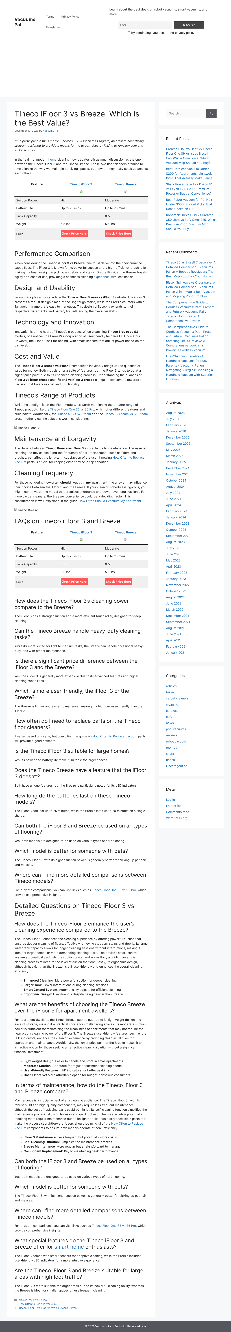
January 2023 (176, 579)
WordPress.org (176, 818)
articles (23, 1299)
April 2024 (173, 505)
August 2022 (175, 597)
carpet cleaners (177, 698)
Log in (170, 799)
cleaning (172, 704)
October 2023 (176, 529)
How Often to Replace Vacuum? (38, 1303)
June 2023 (174, 554)
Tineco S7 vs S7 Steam (74, 414)
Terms (50, 16)
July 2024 (173, 493)
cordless (172, 710)
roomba (171, 747)
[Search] (211, 113)
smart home (69, 1247)
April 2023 (173, 566)
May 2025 (173, 450)
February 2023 (176, 572)
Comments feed (177, 812)
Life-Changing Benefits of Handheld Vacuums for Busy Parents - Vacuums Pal (186, 360)
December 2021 (177, 616)
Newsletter (53, 27)
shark (170, 754)
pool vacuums (176, 729)
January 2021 (176, 652)
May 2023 (173, 560)
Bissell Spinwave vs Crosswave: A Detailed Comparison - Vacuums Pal (190, 287)
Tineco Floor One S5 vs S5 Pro (72, 409)
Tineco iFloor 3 (81, 184)
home (52, 159)
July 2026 (173, 419)
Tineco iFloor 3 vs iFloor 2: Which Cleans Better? (48, 1307)
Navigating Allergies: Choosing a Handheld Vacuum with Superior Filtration (189, 374)
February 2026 (176, 425)
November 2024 (178, 474)
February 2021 (176, 646)
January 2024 (176, 517)
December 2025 (177, 437)
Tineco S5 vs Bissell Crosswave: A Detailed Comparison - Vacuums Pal (191, 267)
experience (102, 277)
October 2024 (176, 480)
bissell (170, 692)
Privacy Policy (70, 16)
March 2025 (174, 456)
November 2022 (177, 585)
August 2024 (175, 486)
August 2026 (175, 413)
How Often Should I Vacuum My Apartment (110, 501)
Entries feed (175, 806)
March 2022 (174, 609)
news (170, 723)
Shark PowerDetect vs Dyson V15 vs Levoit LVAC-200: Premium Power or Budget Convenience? (190, 188)
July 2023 (173, 548)
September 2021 (178, 622)
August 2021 (175, 628)
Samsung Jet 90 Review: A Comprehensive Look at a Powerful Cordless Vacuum (185, 345)
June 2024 (174, 499)
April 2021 (173, 640)
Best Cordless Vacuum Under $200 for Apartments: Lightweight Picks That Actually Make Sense (190, 173)
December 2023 (177, 523)
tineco (43, 1299)
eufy (169, 717)
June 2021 (173, 634)
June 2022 (173, 603)
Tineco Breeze (125, 184)
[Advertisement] (115, 71)
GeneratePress (136, 1326)
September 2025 (178, 443)
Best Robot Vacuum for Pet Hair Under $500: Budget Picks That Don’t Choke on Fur (189, 204)
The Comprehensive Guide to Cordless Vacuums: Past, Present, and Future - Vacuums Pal (190, 307)
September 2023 (178, 536)
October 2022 (176, 591)
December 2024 (177, 468)
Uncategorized (176, 766)
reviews (33, 1299)
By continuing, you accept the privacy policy (162, 33)
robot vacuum (176, 741)
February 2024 (176, 511)
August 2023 (175, 542)
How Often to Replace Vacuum (115, 736)
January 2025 (176, 462)
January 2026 (176, 431)
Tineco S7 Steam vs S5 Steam (126, 414)
